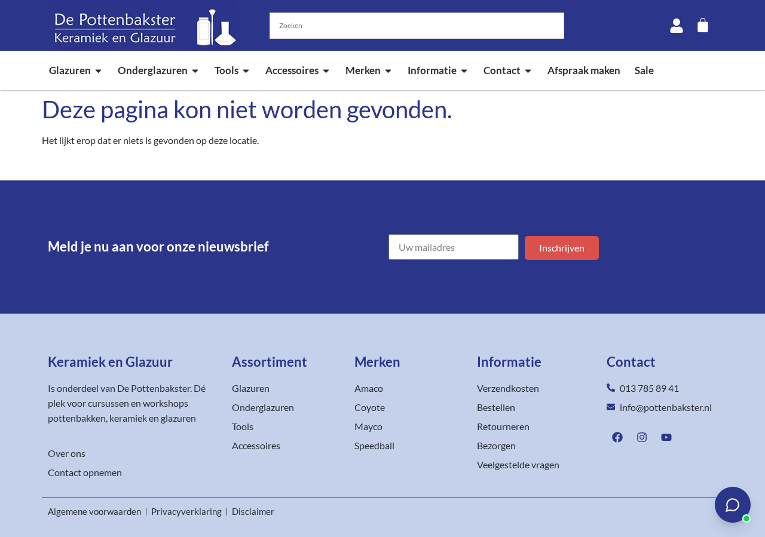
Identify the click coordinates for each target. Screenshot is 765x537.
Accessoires (292, 70)
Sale (644, 70)
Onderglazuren (153, 70)
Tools (226, 70)
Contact (502, 70)
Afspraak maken (583, 70)
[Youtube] (666, 437)
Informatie (432, 70)
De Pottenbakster (153, 388)
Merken (363, 70)
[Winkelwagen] (703, 25)
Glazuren (70, 70)
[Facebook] (617, 437)
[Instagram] (642, 437)
